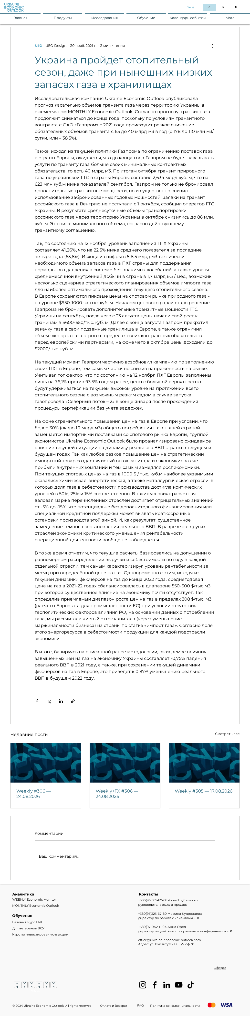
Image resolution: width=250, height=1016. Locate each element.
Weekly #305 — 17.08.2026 (203, 791)
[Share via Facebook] (37, 701)
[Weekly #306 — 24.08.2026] (45, 763)
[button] (62, 17)
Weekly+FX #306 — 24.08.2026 (117, 793)
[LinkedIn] (166, 985)
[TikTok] (190, 985)
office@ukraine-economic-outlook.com (169, 940)
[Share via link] (73, 701)
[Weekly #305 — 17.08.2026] (204, 763)
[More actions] (212, 46)
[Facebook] (154, 985)
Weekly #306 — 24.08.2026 (33, 793)
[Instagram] (142, 985)
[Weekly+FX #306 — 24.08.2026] (125, 763)
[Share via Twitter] (49, 701)
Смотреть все (227, 734)
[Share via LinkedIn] (61, 701)
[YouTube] (178, 985)
